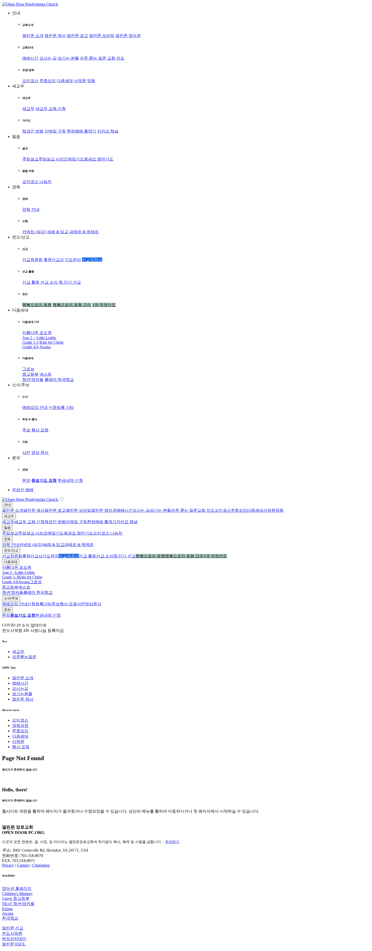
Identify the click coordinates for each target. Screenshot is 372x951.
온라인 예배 (22, 490)
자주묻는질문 (24, 657)
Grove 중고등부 (15, 898)
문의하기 (172, 842)
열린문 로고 (77, 35)
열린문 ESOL (14, 944)
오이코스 (30, 81)
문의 (26, 480)
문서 (44, 452)
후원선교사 (54, 260)
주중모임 (47, 81)
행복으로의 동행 (37, 305)
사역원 (80, 81)
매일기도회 (78, 159)
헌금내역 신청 (70, 480)
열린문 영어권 (128, 35)
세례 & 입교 (57, 232)
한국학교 (66, 379)
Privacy (8, 865)
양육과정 (20, 725)
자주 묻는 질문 (93, 58)
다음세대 (65, 81)
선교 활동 (30, 282)
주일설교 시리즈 (53, 159)
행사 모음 (40, 430)
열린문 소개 (33, 35)
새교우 (28, 108)
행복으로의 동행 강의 (72, 305)
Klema (7, 909)
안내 (7, 505)
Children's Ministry (17, 893)
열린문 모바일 (101, 35)
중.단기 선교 (70, 282)
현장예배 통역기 (81, 131)
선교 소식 (49, 282)
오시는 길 (48, 58)
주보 (26, 430)
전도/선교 (11, 550)
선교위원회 (32, 260)
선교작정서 (92, 260)
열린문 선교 (12, 928)
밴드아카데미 (14, 939)
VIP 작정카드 (104, 305)
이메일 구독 (55, 131)
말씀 (7, 527)
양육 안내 (30, 209)
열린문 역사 (55, 35)
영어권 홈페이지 (16, 888)
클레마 (51, 379)
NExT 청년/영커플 (18, 904)
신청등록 (57, 407)
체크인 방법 (33, 131)
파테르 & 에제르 (84, 232)
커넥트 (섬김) (34, 232)
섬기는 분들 (68, 58)
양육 (91, 81)
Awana (45, 347)
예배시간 (30, 58)
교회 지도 (116, 58)
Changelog (41, 865)
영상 (35, 452)
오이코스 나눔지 (37, 181)
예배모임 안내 (35, 407)
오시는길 (20, 688)
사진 (26, 452)
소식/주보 (11, 598)
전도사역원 (12, 933)
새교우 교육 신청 (50, 108)
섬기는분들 (22, 694)
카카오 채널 (107, 131)
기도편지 (73, 260)
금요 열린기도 (100, 159)
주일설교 (30, 159)
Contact (23, 865)
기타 (70, 407)
